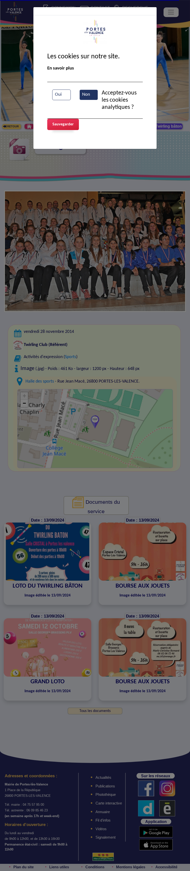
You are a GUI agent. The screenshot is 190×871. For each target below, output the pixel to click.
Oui (58, 94)
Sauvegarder (63, 124)
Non (86, 94)
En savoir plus (60, 68)
